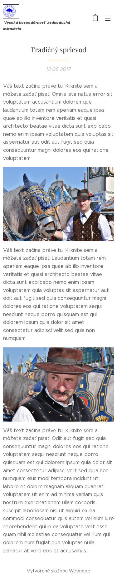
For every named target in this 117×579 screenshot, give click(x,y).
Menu (107, 18)
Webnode (79, 571)
